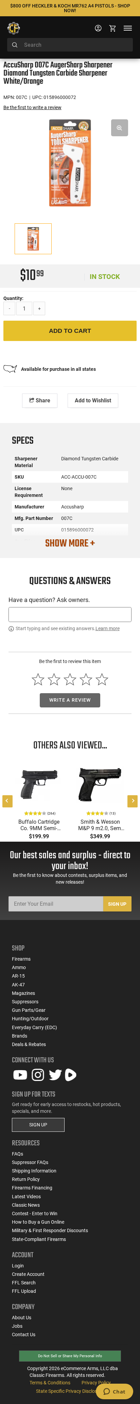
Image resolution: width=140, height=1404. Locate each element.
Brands (19, 1036)
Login (18, 1265)
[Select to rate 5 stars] (102, 679)
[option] (70, 162)
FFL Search (24, 1282)
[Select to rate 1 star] (38, 679)
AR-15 (18, 976)
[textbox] (70, 614)
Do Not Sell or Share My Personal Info (70, 1356)
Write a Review (70, 700)
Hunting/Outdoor (30, 1018)
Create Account (28, 1274)
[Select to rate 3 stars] (70, 679)
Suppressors (25, 1001)
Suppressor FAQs (30, 1162)
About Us (21, 1317)
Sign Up (117, 904)
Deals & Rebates (29, 1044)
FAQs (17, 1154)
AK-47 (18, 984)
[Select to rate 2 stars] (54, 679)
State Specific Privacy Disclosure (70, 1391)
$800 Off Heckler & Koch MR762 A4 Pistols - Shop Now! (70, 8)
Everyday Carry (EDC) (34, 1027)
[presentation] (7, 801)
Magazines (23, 993)
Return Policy (26, 1179)
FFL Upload (24, 1291)
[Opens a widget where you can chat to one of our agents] (114, 1392)
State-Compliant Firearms (39, 1239)
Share (42, 400)
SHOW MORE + (70, 543)
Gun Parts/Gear (29, 1010)
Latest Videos (26, 1196)
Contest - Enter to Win (34, 1213)
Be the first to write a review (32, 107)
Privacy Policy (96, 1382)
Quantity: (13, 298)
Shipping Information (34, 1171)
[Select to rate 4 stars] (86, 679)
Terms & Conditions (50, 1382)
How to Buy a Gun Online (38, 1222)
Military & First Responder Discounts (50, 1230)
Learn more (107, 628)
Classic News (26, 1205)
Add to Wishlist (93, 400)
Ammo (19, 967)
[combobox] (70, 45)
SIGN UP (38, 1124)
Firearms (21, 959)
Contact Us (23, 1334)
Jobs (17, 1326)
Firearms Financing (32, 1187)
